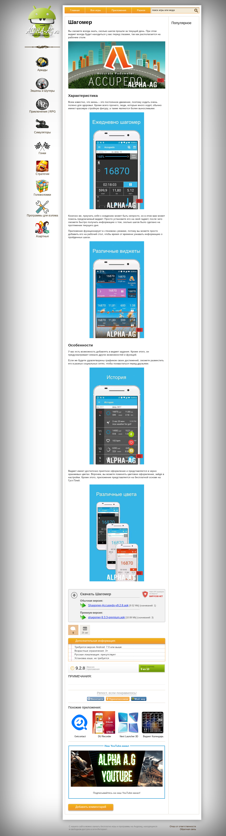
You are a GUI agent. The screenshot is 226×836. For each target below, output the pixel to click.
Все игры (95, 10)
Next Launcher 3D (129, 736)
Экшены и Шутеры (42, 90)
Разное (141, 10)
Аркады (42, 70)
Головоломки (42, 194)
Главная (75, 10)
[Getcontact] (80, 722)
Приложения (119, 10)
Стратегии (42, 173)
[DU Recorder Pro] (105, 722)
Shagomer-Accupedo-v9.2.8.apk (108, 605)
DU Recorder (104, 736)
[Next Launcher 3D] (129, 722)
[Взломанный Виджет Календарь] (153, 722)
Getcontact (80, 736)
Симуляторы (42, 132)
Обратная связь (188, 829)
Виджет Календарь (153, 736)
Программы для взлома (42, 215)
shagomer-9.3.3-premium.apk (106, 617)
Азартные (42, 236)
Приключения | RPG (42, 111)
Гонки (42, 153)
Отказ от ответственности (183, 826)
